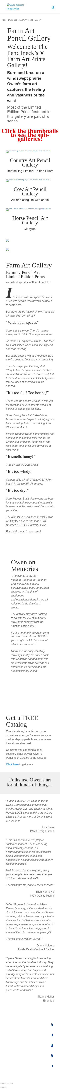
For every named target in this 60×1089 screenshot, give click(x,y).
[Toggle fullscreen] (4, 1083)
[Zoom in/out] (1, 1083)
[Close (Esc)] (11, 1083)
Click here (12, 764)
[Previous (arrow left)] (1, 1087)
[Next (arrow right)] (4, 1087)
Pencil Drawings (9, 20)
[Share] (8, 1083)
